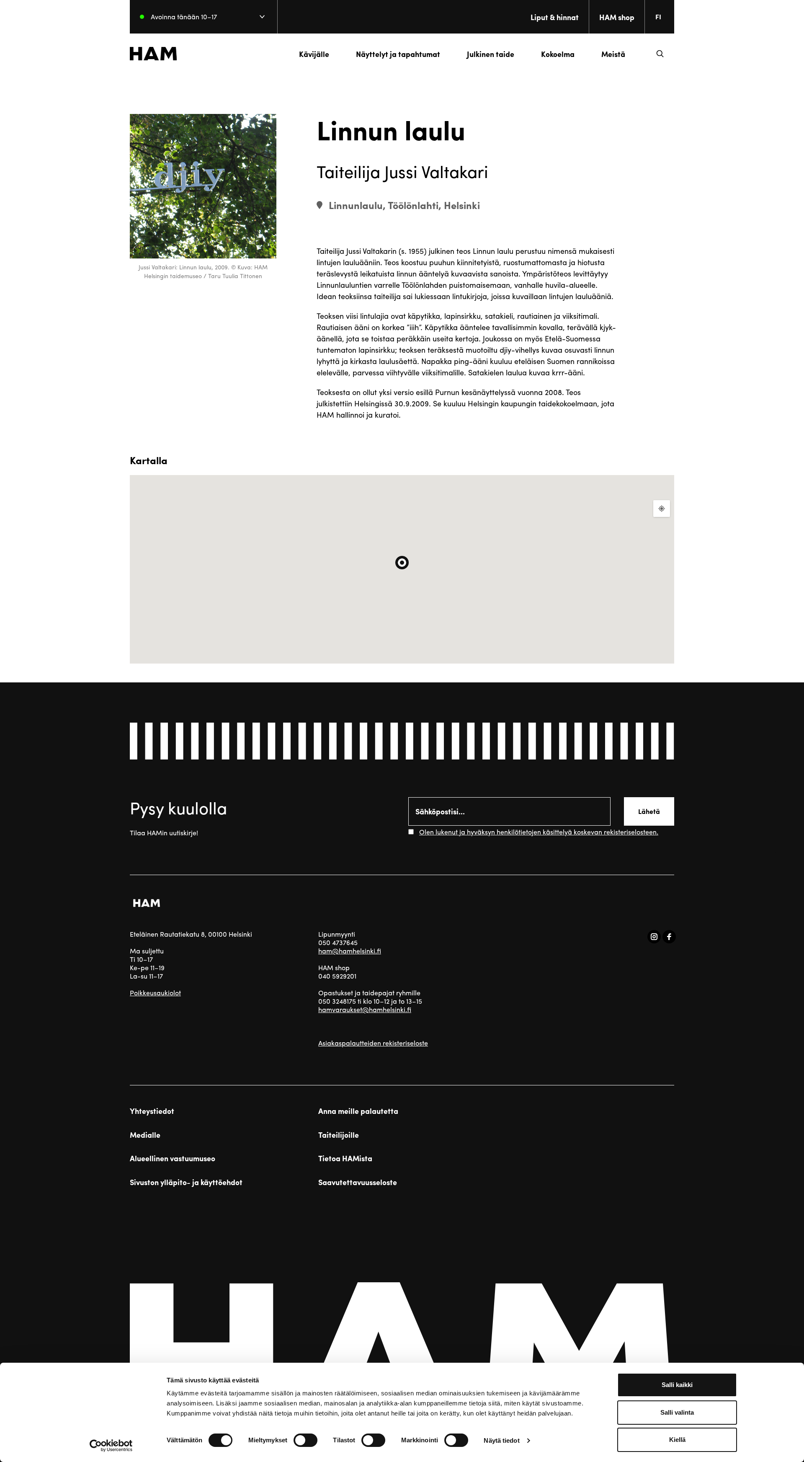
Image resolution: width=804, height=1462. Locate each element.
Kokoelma (558, 54)
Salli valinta (677, 1412)
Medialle (145, 1134)
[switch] (305, 1440)
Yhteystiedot (152, 1111)
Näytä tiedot (501, 1440)
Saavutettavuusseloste (357, 1182)
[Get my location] (661, 508)
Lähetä (649, 811)
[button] (660, 54)
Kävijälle (314, 54)
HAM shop (616, 17)
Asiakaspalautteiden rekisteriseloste (373, 1043)
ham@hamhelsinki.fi (349, 951)
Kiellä (677, 1439)
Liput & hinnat (555, 17)
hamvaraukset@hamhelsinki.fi (364, 1009)
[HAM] (153, 54)
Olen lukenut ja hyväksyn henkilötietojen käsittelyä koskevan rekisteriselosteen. (538, 832)
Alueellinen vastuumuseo (172, 1158)
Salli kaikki (677, 1384)
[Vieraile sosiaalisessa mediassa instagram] (654, 936)
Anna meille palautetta (358, 1111)
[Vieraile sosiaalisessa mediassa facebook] (669, 936)
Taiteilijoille (338, 1134)
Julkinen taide (490, 54)
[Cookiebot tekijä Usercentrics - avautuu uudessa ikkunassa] (111, 1445)
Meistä (613, 54)
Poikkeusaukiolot (155, 992)
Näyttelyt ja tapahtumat (398, 54)
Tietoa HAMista (345, 1158)
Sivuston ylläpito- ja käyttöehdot (186, 1182)
